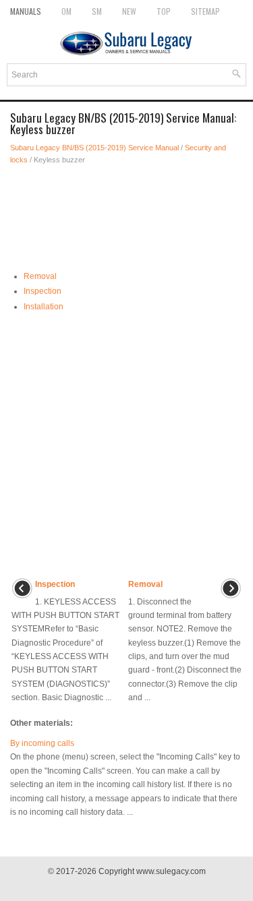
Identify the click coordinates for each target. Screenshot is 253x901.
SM (97, 11)
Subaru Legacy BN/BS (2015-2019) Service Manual (94, 148)
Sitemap (205, 11)
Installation (43, 306)
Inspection (42, 291)
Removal (40, 276)
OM (66, 11)
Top (164, 11)
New (129, 11)
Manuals (25, 11)
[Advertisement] (126, 213)
